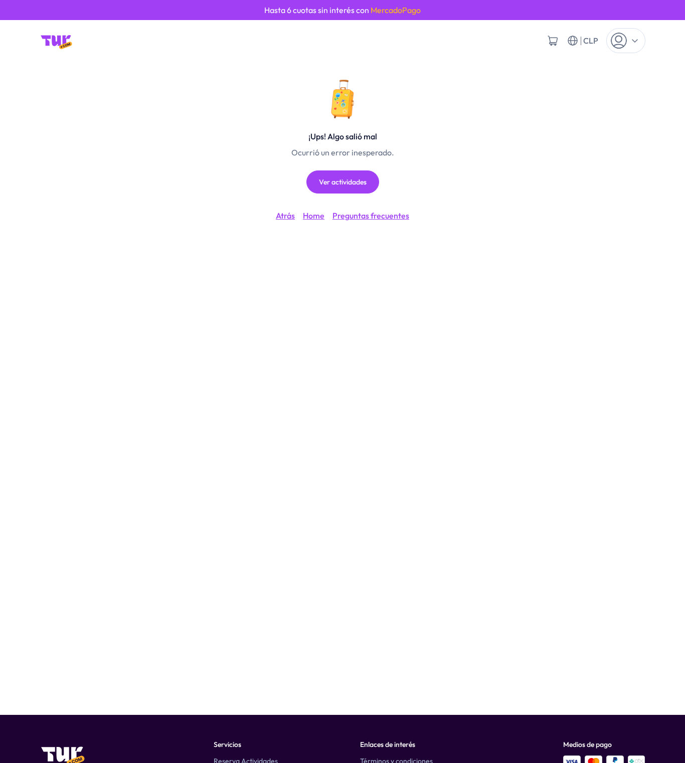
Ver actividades (343, 181)
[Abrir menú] (625, 40)
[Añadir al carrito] (553, 41)
